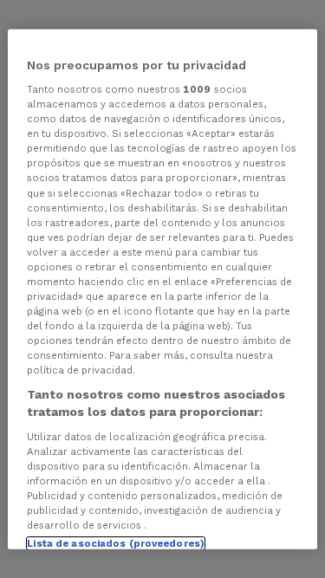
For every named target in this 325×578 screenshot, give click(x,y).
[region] (162, 289)
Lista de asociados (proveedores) (116, 543)
